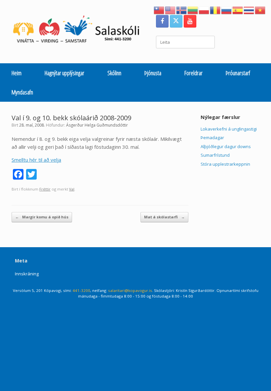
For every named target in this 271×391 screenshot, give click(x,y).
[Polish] (204, 10)
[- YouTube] (190, 21)
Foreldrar (193, 73)
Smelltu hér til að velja (36, 159)
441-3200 (81, 290)
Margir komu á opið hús (41, 216)
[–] (80, 31)
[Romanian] (215, 10)
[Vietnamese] (260, 10)
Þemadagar (212, 137)
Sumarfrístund (215, 155)
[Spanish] (238, 10)
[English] (170, 10)
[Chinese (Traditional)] (159, 10)
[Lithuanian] (193, 10)
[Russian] (226, 10)
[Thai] (249, 10)
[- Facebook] (162, 21)
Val (71, 189)
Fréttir (45, 189)
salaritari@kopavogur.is (130, 290)
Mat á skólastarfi (164, 216)
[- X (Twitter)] (176, 21)
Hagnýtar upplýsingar (64, 73)
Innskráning (27, 274)
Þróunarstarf (238, 73)
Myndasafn (22, 92)
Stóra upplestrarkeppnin (225, 164)
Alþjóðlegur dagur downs (226, 146)
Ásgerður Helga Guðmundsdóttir (97, 125)
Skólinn (114, 73)
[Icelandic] (181, 10)
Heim (16, 73)
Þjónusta (152, 73)
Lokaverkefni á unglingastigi (229, 129)
